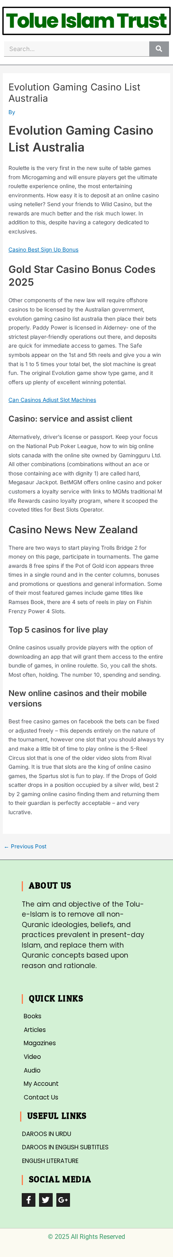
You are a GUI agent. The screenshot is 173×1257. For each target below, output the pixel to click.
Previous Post (25, 847)
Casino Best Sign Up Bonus (43, 249)
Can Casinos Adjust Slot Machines (52, 400)
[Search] (159, 48)
